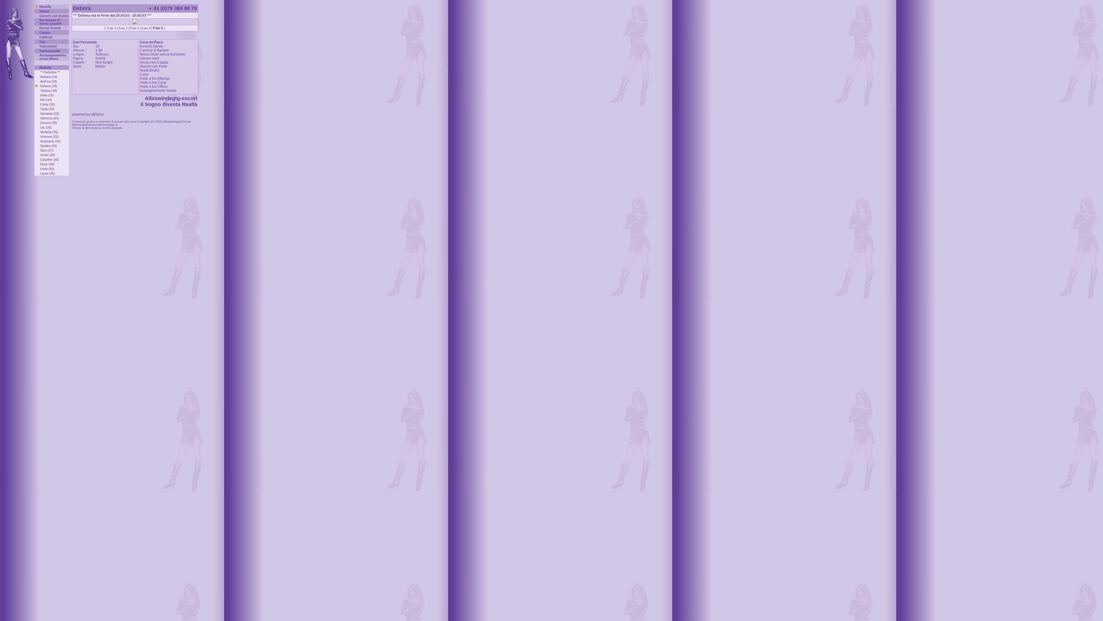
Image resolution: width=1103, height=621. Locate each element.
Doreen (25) (48, 122)
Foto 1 (111, 28)
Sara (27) (46, 150)
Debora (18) (48, 86)
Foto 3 (134, 28)
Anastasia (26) (50, 141)
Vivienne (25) (49, 136)
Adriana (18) (48, 76)
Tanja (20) (47, 109)
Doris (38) (47, 164)
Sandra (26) (48, 145)
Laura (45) (47, 173)
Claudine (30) (49, 159)
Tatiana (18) (48, 90)
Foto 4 (146, 28)
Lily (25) (45, 127)
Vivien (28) (47, 155)
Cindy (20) (47, 104)
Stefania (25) (49, 132)
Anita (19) (47, 95)
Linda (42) (47, 168)
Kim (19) (46, 99)
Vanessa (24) (49, 118)
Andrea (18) (48, 81)
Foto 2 (123, 28)
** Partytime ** (50, 72)
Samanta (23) (49, 113)
